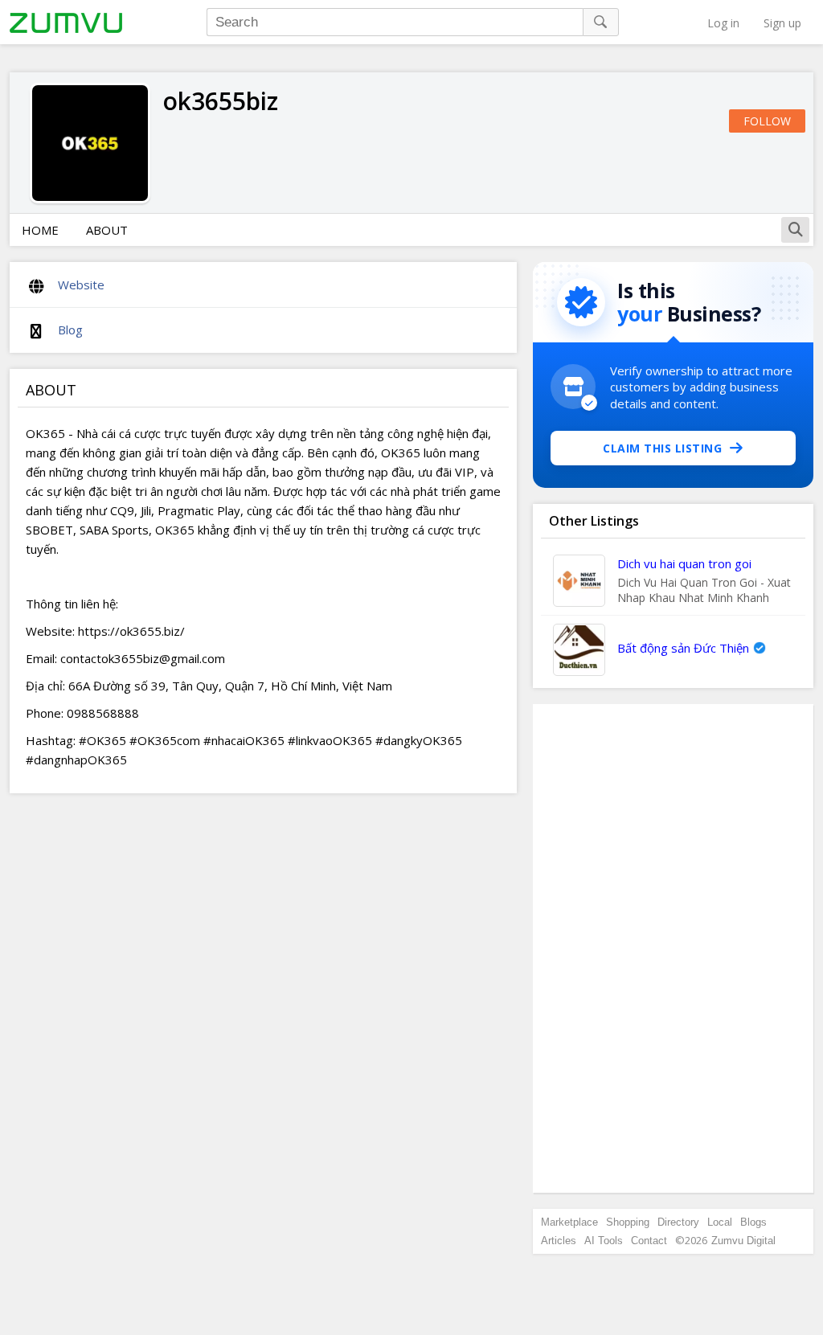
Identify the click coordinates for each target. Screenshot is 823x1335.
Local (719, 1222)
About (107, 230)
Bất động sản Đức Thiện (683, 648)
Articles (558, 1240)
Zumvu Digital (743, 1240)
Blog (70, 329)
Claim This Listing (662, 448)
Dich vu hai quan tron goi (684, 563)
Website (81, 284)
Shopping (627, 1222)
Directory (678, 1222)
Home (40, 230)
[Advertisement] (673, 948)
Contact (649, 1240)
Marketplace (569, 1222)
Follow (767, 121)
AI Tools (603, 1240)
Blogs (753, 1222)
